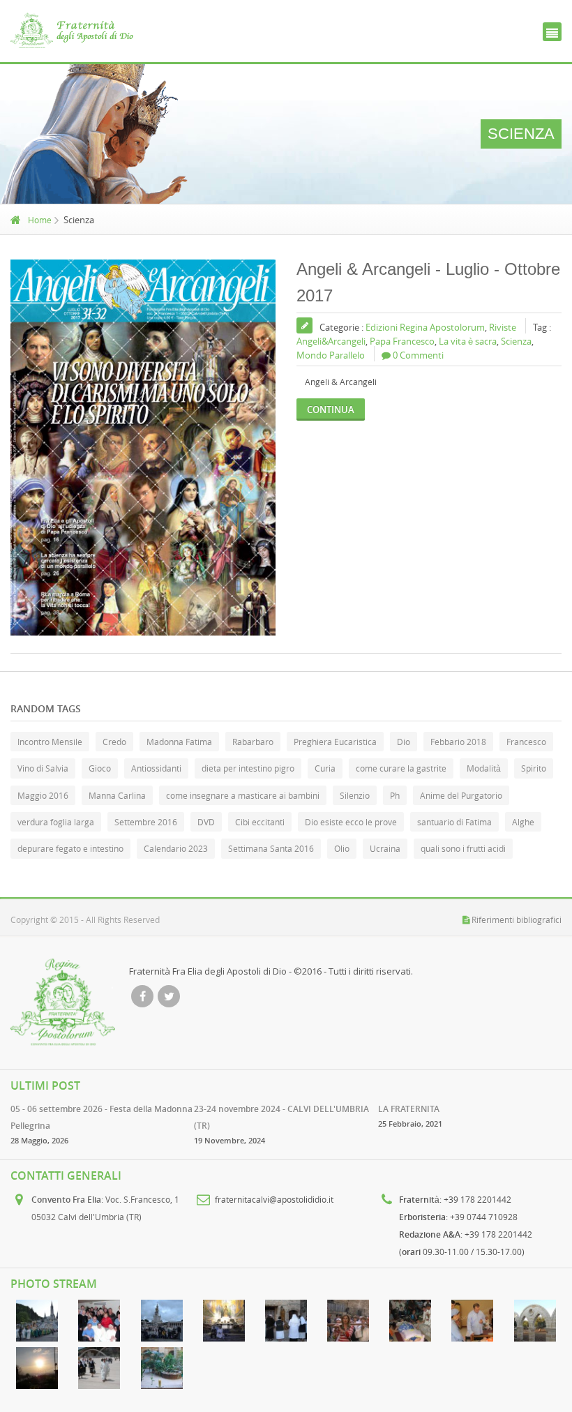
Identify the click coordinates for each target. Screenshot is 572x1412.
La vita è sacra (468, 341)
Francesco (526, 741)
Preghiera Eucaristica (335, 741)
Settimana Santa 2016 (271, 848)
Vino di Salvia (42, 768)
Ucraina (385, 848)
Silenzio (355, 795)
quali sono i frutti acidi (463, 848)
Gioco (100, 768)
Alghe (523, 821)
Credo (114, 741)
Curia (325, 768)
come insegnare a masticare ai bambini (242, 795)
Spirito (533, 768)
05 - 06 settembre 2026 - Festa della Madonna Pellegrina (101, 1117)
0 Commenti (418, 355)
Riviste (502, 327)
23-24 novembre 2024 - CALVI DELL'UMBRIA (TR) (281, 1117)
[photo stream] (37, 1320)
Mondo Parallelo (330, 355)
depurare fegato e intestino (70, 848)
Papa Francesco (402, 341)
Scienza (516, 341)
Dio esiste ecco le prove (351, 821)
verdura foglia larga (55, 821)
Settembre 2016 (145, 821)
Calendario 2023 (176, 848)
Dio (403, 741)
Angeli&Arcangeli (331, 341)
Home (40, 219)
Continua (330, 409)
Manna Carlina (117, 795)
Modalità (484, 768)
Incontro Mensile (49, 741)
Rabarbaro (252, 741)
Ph (395, 795)
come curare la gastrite (401, 768)
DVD (206, 821)
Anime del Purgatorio (461, 795)
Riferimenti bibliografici (517, 919)
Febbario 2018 (458, 741)
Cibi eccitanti (260, 821)
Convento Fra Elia (66, 1200)
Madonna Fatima (179, 741)
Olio (341, 848)
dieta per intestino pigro (248, 768)
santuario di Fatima (454, 821)
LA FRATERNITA (408, 1109)
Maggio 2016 (42, 795)
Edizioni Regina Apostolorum (425, 327)
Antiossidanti (156, 768)
